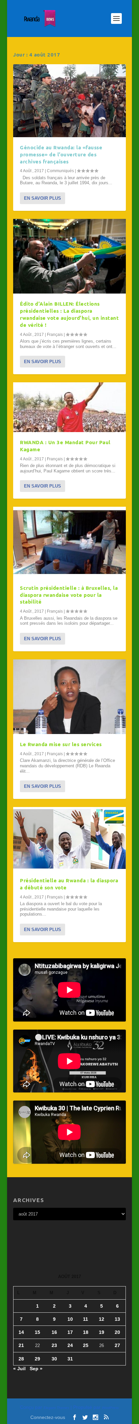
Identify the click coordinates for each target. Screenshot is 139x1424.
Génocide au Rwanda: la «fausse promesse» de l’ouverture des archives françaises (61, 154)
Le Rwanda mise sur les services (61, 744)
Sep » (36, 1368)
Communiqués (60, 170)
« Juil (19, 1368)
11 (85, 1319)
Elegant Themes (56, 1408)
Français (55, 334)
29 (37, 1358)
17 (70, 1332)
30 (54, 1358)
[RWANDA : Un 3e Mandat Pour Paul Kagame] (69, 407)
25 (85, 1345)
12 (101, 1319)
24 (70, 1345)
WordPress (110, 1408)
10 (70, 1319)
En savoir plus (42, 198)
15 (37, 1332)
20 (117, 1332)
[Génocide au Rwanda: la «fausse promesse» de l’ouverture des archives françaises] (69, 100)
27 (117, 1345)
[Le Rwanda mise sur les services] (69, 696)
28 (21, 1358)
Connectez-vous (47, 1417)
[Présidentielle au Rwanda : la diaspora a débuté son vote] (69, 838)
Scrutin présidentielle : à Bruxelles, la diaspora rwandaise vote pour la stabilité (69, 594)
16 (54, 1332)
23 (54, 1345)
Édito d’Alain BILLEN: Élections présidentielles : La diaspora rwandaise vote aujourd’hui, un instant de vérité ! (69, 314)
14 (21, 1332)
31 (70, 1358)
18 (85, 1332)
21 (21, 1345)
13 (117, 1319)
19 (101, 1332)
